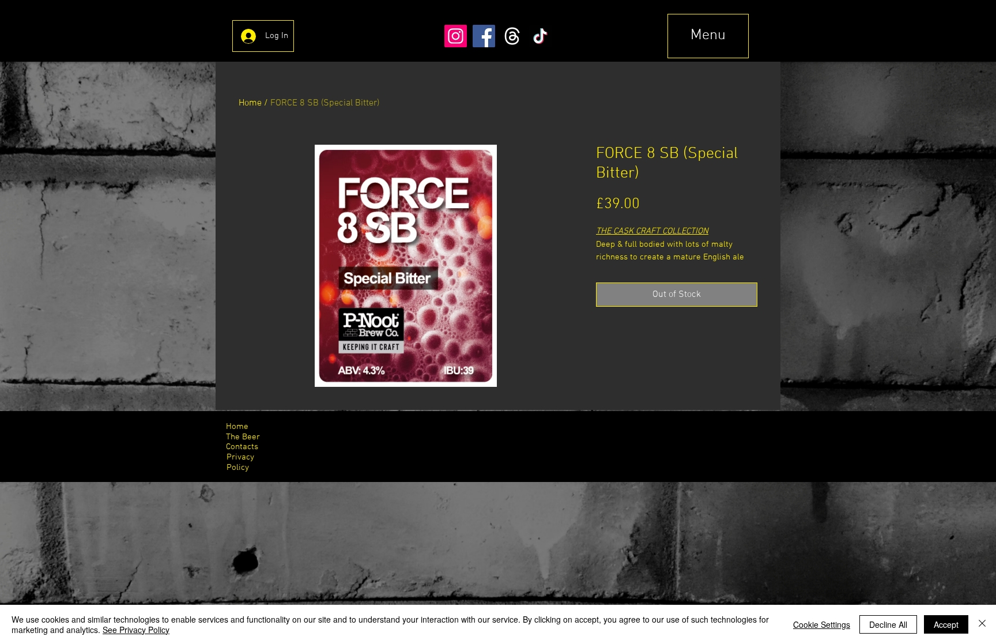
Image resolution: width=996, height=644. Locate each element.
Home (250, 103)
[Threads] (512, 36)
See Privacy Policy (136, 629)
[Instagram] (455, 36)
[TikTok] (540, 36)
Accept (946, 624)
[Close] (982, 624)
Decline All (888, 624)
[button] (708, 36)
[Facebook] (484, 36)
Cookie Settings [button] (821, 624)
